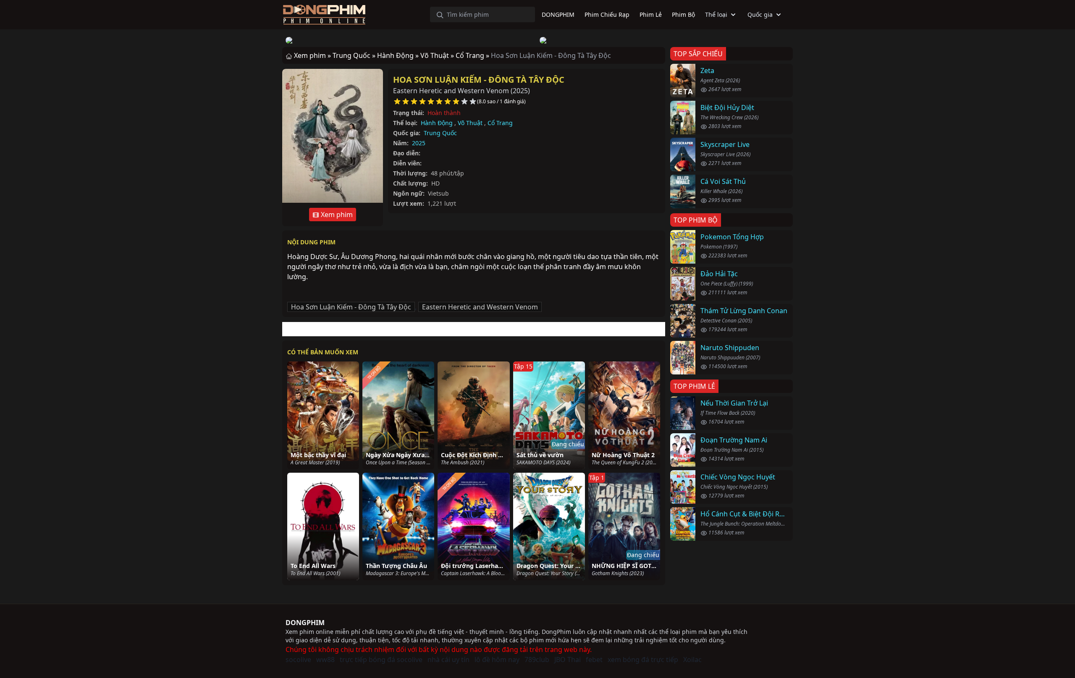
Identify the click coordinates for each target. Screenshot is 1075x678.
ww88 (325, 659)
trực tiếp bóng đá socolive (381, 659)
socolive (298, 659)
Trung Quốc (440, 133)
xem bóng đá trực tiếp (643, 659)
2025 (418, 143)
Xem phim (336, 214)
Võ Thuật (470, 123)
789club (536, 659)
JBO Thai (567, 659)
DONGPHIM (305, 622)
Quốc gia (760, 14)
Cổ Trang (500, 123)
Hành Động (437, 123)
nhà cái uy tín (448, 659)
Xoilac (692, 659)
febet (594, 659)
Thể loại (716, 14)
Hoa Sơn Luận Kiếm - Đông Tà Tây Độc (478, 79)
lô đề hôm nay (497, 659)
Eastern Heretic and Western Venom (480, 307)
